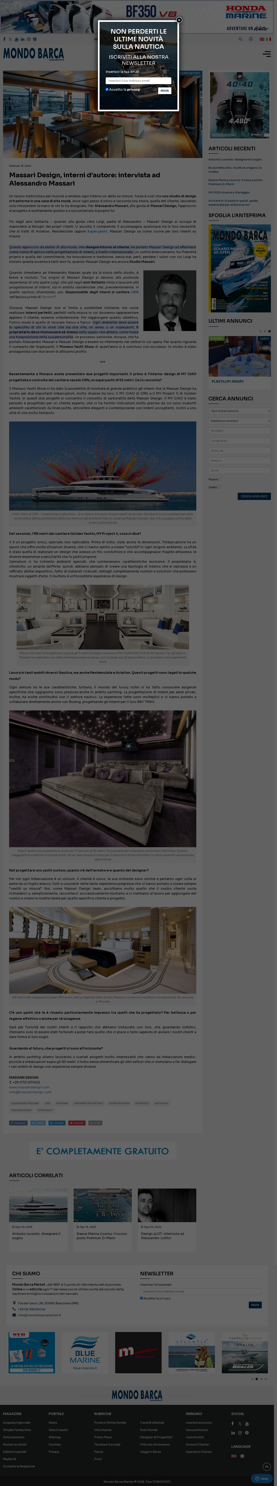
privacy (133, 89)
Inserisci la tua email (122, 72)
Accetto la (124, 89)
